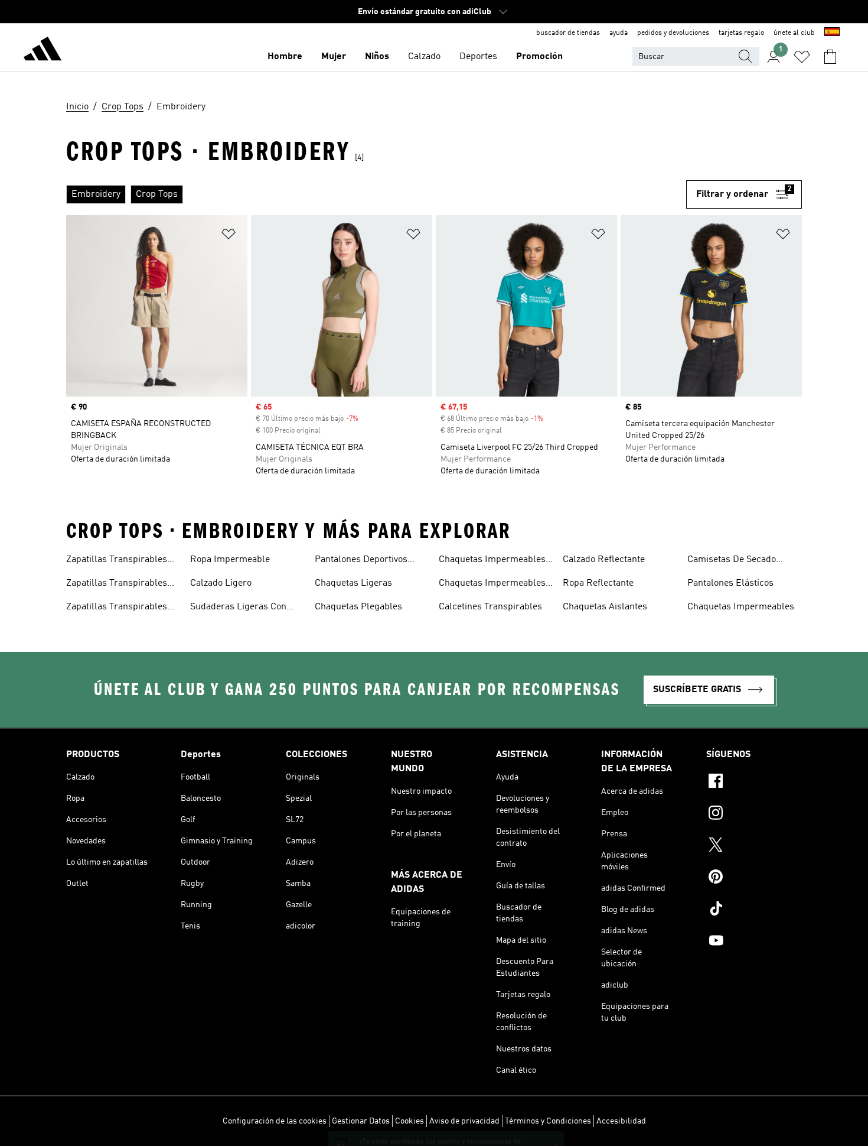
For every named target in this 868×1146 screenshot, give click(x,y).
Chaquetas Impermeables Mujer (492, 584)
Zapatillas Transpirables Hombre (116, 584)
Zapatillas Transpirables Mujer (116, 561)
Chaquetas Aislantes (605, 607)
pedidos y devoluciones (673, 33)
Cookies (409, 1121)
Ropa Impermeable (230, 559)
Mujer (333, 56)
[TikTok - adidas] (754, 910)
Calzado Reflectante (604, 559)
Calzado (424, 56)
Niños (377, 56)
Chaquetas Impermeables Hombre (492, 561)
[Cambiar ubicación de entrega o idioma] (832, 33)
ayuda (618, 33)
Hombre (284, 56)
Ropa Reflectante (598, 583)
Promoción (539, 56)
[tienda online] (42, 51)
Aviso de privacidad (464, 1121)
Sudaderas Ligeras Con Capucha (238, 608)
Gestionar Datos (361, 1121)
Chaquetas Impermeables (740, 607)
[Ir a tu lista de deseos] (802, 57)
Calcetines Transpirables (490, 607)
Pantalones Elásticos (730, 583)
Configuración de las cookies (275, 1121)
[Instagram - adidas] (754, 814)
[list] (376, 194)
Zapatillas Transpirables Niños (116, 608)
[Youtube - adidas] (754, 942)
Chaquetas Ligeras (353, 583)
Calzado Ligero (221, 583)
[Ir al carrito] (830, 57)
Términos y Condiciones (548, 1121)
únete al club (794, 33)
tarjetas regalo (741, 33)
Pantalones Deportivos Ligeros (361, 561)
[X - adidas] (754, 846)
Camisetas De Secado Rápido (731, 561)
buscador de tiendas (568, 33)
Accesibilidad (621, 1121)
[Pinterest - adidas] (754, 878)
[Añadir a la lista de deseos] (228, 236)
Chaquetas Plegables (358, 607)
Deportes (478, 56)
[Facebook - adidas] (754, 782)
